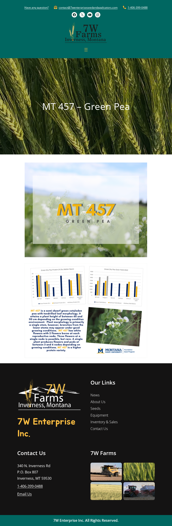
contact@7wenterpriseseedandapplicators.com (88, 7)
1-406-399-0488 (138, 7)
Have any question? (36, 7)
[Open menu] (86, 49)
